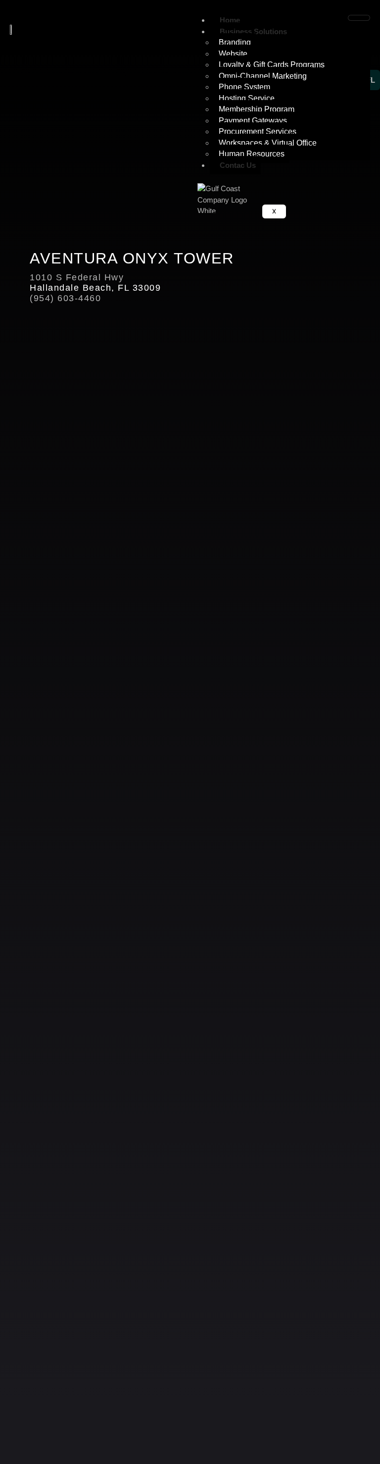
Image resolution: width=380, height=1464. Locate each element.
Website (233, 54)
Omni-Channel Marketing (263, 76)
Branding (235, 42)
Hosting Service (247, 98)
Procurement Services (257, 131)
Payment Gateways (253, 120)
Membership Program (256, 109)
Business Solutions (253, 31)
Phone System (244, 87)
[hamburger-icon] (359, 18)
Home (230, 20)
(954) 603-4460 (65, 298)
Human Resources (252, 154)
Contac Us (238, 165)
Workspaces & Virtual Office (268, 143)
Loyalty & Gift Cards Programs (272, 64)
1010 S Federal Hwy (77, 277)
